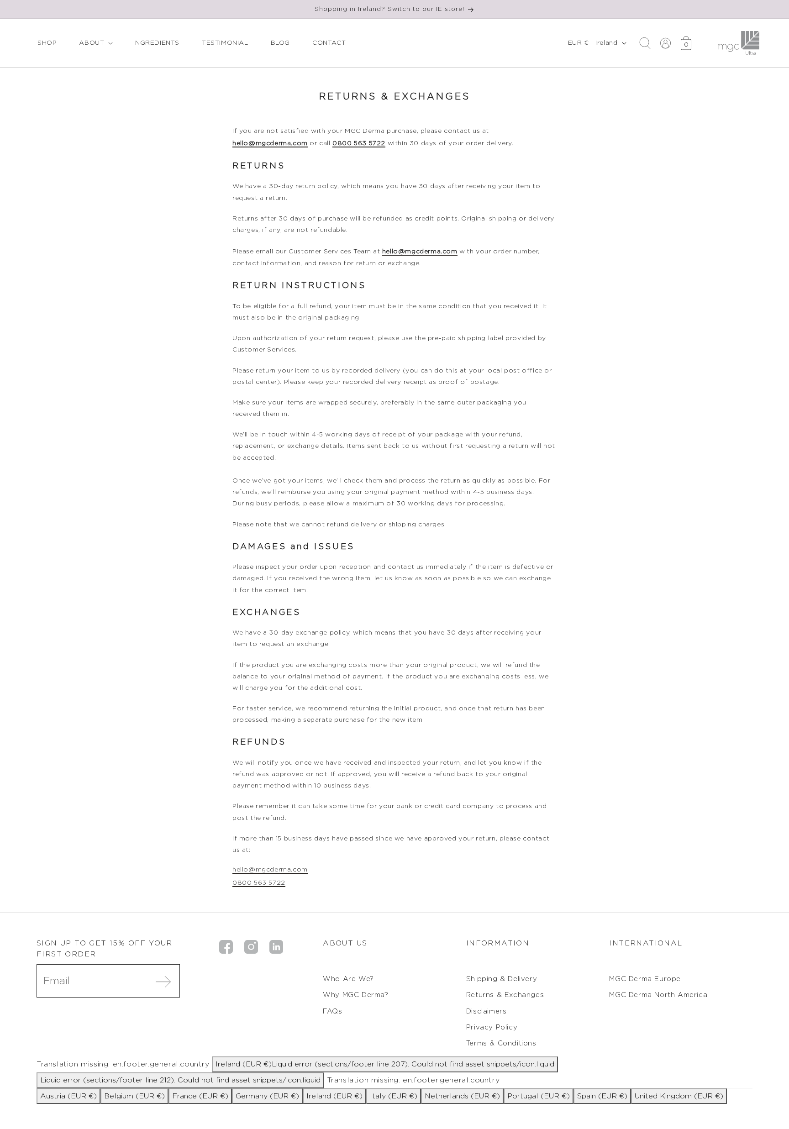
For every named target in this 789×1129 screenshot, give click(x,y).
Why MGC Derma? (355, 995)
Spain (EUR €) (602, 1096)
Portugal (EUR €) (538, 1096)
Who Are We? (348, 979)
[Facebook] (226, 946)
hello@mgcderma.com (270, 143)
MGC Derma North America (658, 995)
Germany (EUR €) (267, 1096)
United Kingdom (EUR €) (679, 1096)
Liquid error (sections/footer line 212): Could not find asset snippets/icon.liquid (180, 1080)
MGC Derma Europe (645, 979)
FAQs (332, 1011)
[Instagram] (251, 946)
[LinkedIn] (276, 946)
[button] (95, 43)
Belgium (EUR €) (134, 1096)
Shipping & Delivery (501, 979)
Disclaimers (486, 1011)
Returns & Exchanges (505, 995)
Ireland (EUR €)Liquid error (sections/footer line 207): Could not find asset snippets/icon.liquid (385, 1064)
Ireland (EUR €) (334, 1096)
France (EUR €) (200, 1096)
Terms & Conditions (501, 1043)
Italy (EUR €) (393, 1096)
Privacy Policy (491, 1027)
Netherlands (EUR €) (462, 1096)
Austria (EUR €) (68, 1096)
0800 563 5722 (358, 143)
